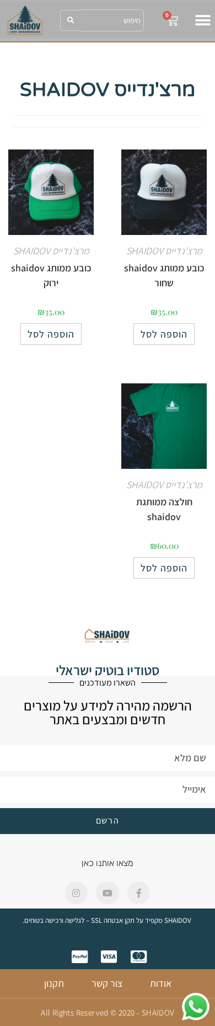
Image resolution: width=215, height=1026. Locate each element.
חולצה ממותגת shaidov (164, 509)
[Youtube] (107, 893)
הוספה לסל (164, 334)
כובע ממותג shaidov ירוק (51, 275)
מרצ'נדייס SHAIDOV (164, 250)
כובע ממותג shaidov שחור (164, 275)
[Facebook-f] (138, 893)
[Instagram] (76, 893)
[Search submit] (70, 20)
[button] (202, 20)
